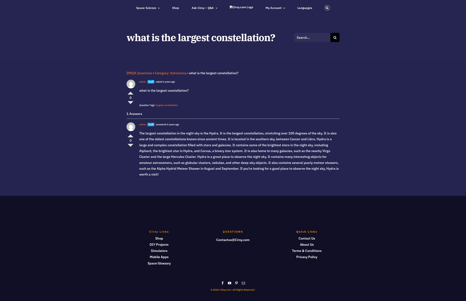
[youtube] (229, 283)
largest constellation (167, 105)
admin (142, 81)
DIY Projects (159, 244)
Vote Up (130, 92)
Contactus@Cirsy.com (233, 240)
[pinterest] (236, 283)
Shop (159, 238)
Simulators (159, 251)
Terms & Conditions (307, 251)
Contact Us (307, 238)
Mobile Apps (159, 257)
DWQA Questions (139, 73)
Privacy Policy (306, 257)
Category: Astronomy (170, 73)
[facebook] (222, 283)
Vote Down (130, 104)
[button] (301, 8)
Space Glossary (159, 263)
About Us (307, 244)
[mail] (243, 283)
